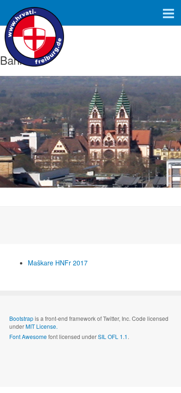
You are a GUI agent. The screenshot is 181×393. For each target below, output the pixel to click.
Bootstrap (21, 318)
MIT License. (42, 326)
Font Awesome (28, 336)
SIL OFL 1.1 (113, 336)
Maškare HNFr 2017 (58, 262)
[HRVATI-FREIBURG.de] (37, 13)
